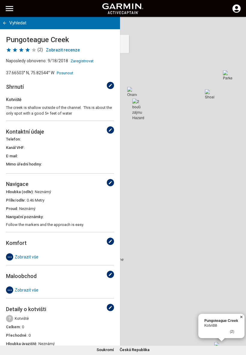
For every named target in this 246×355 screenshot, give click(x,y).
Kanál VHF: (15, 147)
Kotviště (22, 318)
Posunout (65, 73)
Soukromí (105, 349)
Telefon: (13, 139)
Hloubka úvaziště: (21, 343)
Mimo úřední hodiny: (24, 164)
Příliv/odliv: (16, 200)
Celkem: (13, 327)
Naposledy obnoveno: (26, 60)
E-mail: (12, 156)
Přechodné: (16, 335)
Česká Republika (134, 349)
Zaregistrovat (82, 61)
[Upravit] (110, 85)
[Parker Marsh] (227, 75)
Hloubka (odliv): (20, 192)
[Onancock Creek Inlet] (132, 92)
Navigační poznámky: (25, 217)
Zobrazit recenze (63, 50)
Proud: (12, 208)
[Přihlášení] (237, 12)
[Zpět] (4, 23)
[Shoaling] (209, 94)
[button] (238, 327)
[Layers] (236, 27)
